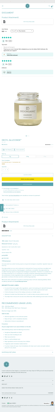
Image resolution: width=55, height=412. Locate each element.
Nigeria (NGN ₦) (12, 403)
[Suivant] (44, 1)
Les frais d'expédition (14, 195)
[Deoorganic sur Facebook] (3, 376)
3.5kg (27, 156)
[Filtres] (15, 31)
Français (3, 403)
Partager (6, 217)
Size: (4, 153)
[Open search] (12, 31)
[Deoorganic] (27, 6)
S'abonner (50, 393)
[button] (4, 54)
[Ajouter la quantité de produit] (7, 169)
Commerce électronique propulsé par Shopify (11, 406)
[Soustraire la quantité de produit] (3, 169)
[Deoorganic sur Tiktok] (7, 376)
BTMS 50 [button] (9, 72)
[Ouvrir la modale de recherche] (49, 5)
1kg (10, 156)
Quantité (4, 166)
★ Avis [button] (1, 208)
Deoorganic (12, 405)
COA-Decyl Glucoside (28, 21)
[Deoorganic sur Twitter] (9, 376)
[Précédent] (10, 1)
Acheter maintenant (27, 184)
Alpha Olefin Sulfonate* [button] (12, 55)
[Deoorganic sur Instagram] (5, 376)
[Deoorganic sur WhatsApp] (12, 376)
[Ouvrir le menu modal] (2, 5)
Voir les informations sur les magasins (12, 191)
